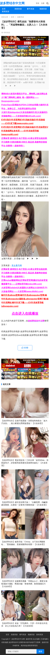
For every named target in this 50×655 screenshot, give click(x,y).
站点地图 (36, 639)
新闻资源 (5, 11)
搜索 (40, 651)
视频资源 (31, 635)
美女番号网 (17, 265)
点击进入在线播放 (25, 313)
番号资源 (30, 9)
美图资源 (18, 9)
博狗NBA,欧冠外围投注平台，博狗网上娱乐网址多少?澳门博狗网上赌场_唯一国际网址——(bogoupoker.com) (24, 97)
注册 (42, 3)
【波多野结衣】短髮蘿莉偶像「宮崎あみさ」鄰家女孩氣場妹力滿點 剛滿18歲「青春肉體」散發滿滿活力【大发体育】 (24, 583)
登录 (37, 3)
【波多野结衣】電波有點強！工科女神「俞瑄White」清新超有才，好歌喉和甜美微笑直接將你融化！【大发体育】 (24, 463)
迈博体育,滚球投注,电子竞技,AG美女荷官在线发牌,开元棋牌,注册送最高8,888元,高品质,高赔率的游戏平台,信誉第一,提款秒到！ (24, 142)
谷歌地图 (4, 642)
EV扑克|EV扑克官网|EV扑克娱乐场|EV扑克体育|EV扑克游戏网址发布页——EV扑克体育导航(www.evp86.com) (24, 131)
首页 (4, 9)
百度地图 (44, 639)
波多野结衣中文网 (12, 3)
